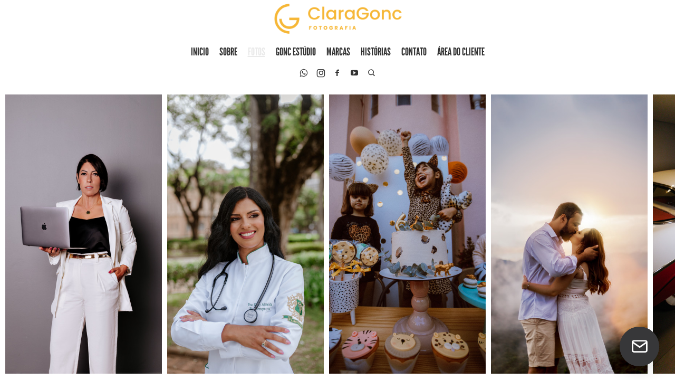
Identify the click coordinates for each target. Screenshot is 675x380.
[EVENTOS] (407, 234)
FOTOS (256, 51)
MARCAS (338, 51)
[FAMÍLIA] (569, 234)
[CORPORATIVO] (83, 234)
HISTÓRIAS (376, 51)
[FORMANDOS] (245, 234)
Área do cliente (461, 51)
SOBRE (228, 51)
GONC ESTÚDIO (296, 51)
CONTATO (414, 51)
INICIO (200, 51)
